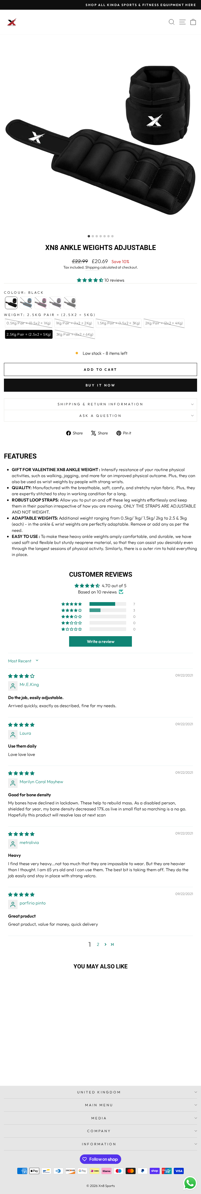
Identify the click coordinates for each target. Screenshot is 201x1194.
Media (99, 1118)
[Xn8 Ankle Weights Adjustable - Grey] (53, 1074)
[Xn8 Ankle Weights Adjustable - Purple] (47, 1074)
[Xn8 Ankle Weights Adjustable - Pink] (41, 1074)
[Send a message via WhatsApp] (190, 1183)
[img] (21, 676)
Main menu (99, 1105)
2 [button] (98, 944)
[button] (90, 280)
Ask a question (100, 415)
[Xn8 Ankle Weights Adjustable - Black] (29, 1074)
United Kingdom (99, 1092)
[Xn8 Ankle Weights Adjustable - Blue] (35, 1074)
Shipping (92, 267)
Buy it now (101, 385)
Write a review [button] (100, 641)
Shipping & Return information (100, 404)
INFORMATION (99, 1144)
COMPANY (99, 1131)
